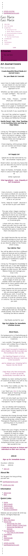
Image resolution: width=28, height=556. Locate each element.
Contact (6, 44)
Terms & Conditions (10, 509)
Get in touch (8, 504)
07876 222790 (9, 11)
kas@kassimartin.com (11, 13)
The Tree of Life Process (13, 37)
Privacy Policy (9, 508)
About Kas (7, 493)
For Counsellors (9, 35)
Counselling (7, 38)
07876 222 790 (8, 485)
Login (14, 47)
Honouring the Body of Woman (14, 33)
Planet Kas (7, 28)
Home (6, 502)
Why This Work (8, 26)
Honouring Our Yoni (11, 29)
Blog (5, 40)
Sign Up (6, 469)
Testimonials (8, 42)
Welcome (7, 24)
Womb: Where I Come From (14, 31)
